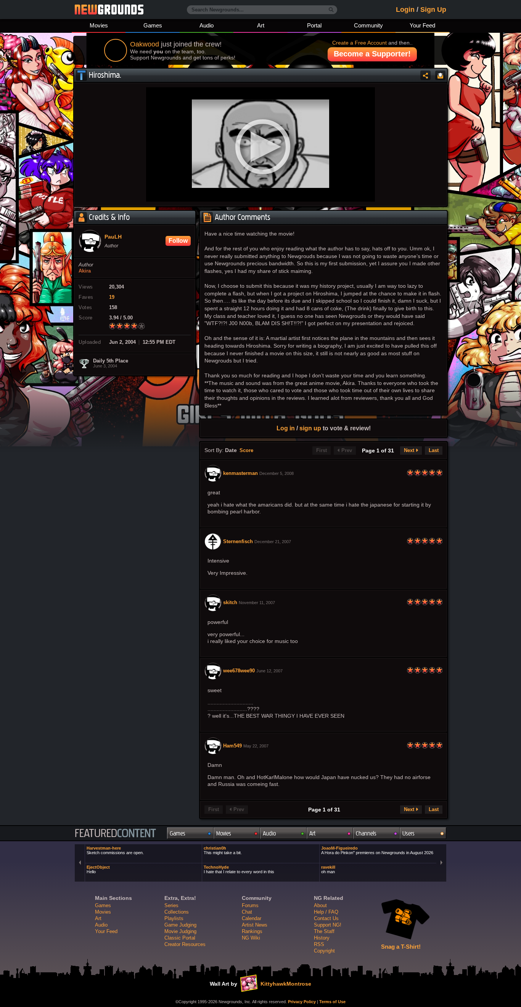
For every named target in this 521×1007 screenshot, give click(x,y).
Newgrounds (109, 9)
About (320, 905)
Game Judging (180, 925)
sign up (310, 428)
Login (405, 9)
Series (171, 905)
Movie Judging (180, 931)
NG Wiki (251, 938)
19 (111, 297)
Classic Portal (179, 938)
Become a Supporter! (372, 54)
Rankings (252, 931)
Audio (206, 25)
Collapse (440, 75)
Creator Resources (185, 944)
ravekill (328, 869)
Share (425, 75)
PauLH (113, 237)
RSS (319, 944)
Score (246, 450)
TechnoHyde (239, 869)
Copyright (324, 951)
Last (434, 450)
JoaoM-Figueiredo (377, 850)
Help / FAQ (326, 912)
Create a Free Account (359, 43)
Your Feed (422, 25)
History (322, 938)
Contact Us (326, 918)
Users (408, 833)
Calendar (251, 918)
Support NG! (327, 925)
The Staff (324, 931)
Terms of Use (332, 1001)
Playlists (173, 918)
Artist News (254, 925)
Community (368, 25)
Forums (250, 905)
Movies (99, 25)
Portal (314, 25)
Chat (247, 912)
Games (152, 25)
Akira (85, 271)
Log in (286, 428)
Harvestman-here (115, 850)
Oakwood (144, 44)
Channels (366, 833)
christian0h (223, 850)
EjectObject (98, 869)
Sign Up (433, 9)
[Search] (331, 10)
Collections (176, 912)
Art (260, 25)
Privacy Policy (302, 1001)
